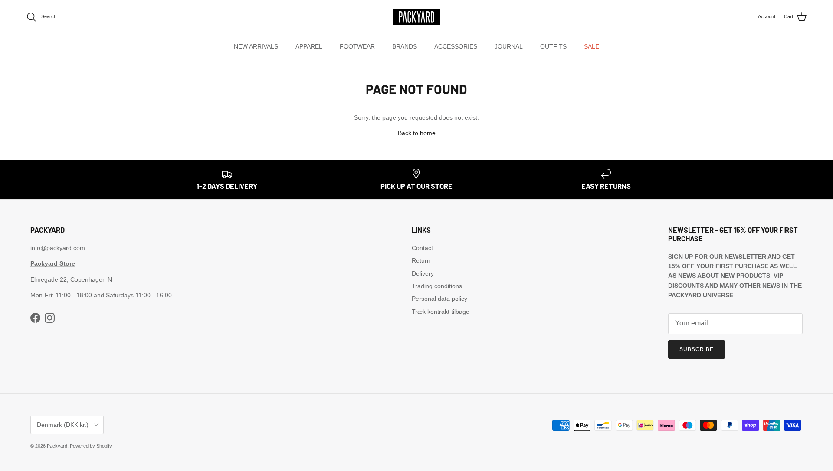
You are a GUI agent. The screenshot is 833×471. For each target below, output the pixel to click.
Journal (509, 46)
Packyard (57, 445)
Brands (404, 46)
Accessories (455, 46)
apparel (308, 46)
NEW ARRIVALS (256, 46)
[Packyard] (416, 17)
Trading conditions (437, 286)
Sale (591, 46)
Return (421, 260)
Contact (422, 247)
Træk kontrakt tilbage (440, 311)
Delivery (423, 273)
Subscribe (696, 349)
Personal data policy (439, 298)
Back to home (417, 133)
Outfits (553, 46)
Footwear (357, 46)
